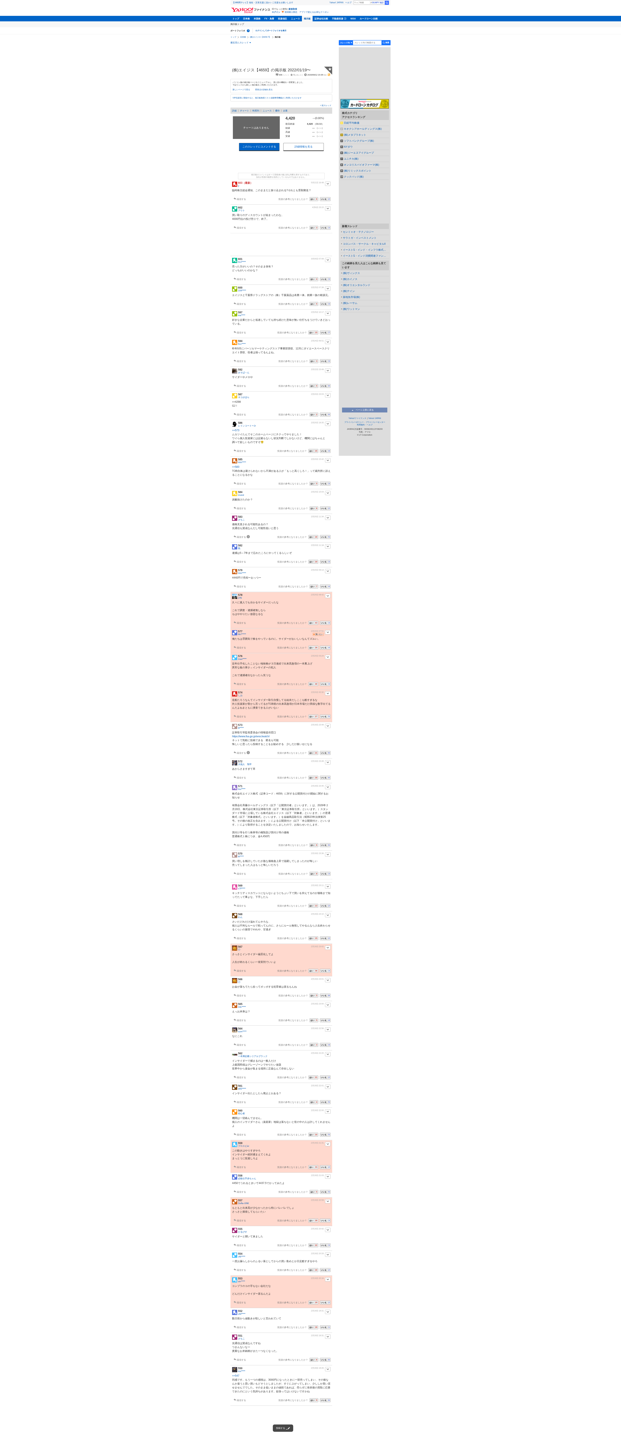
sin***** (241, 1281)
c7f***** (241, 888)
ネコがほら (243, 397)
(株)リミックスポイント (357, 170)
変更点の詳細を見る (264, 89)
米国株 (257, 18)
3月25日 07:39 (317, 287)
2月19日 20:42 (317, 1229)
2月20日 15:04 (317, 492)
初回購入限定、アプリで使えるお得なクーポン (307, 12)
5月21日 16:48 (317, 182)
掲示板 (307, 18)
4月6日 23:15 (318, 207)
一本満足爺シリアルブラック (252, 1056)
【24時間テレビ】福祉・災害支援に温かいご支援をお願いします (262, 2)
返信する (241, 199)
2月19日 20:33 (317, 1253)
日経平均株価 (351, 122)
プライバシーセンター (375, 422)
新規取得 (293, 9)
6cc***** (242, 344)
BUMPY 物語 (378, 2)
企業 (285, 111)
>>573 (235, 430)
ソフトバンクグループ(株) (359, 140)
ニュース (295, 18)
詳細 (234, 111)
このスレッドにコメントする (259, 146)
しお (240, 695)
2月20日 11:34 (317, 516)
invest (241, 495)
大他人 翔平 (245, 764)
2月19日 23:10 (317, 914)
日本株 (246, 18)
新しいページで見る (241, 89)
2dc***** (242, 1007)
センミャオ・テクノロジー (358, 231)
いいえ (325, 199)
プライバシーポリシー (354, 422)
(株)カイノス (350, 279)
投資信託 (282, 18)
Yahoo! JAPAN (336, 2)
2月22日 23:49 (317, 369)
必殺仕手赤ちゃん (247, 1178)
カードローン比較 (369, 18)
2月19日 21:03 (317, 1175)
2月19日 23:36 (317, 853)
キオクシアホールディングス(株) (363, 128)
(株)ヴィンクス (351, 273)
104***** (242, 290)
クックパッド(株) (354, 176)
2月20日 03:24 (317, 656)
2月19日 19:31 (317, 1311)
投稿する (280, 1428)
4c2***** (242, 262)
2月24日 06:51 (317, 341)
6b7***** (242, 634)
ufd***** (241, 1314)
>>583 (235, 467)
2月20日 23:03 (317, 394)
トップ (235, 18)
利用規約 (361, 425)
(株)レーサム (350, 303)
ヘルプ (348, 2)
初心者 (241, 1113)
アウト (241, 210)
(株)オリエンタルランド (356, 285)
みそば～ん (243, 372)
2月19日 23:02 (317, 946)
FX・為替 (269, 18)
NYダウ (348, 146)
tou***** (241, 789)
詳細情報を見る (303, 146)
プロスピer (243, 1146)
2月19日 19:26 (317, 1368)
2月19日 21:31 (317, 1143)
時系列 (255, 111)
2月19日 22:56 (317, 1028)
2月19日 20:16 (317, 1278)
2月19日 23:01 (317, 979)
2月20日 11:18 (317, 545)
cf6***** (241, 1256)
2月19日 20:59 (317, 1200)
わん (240, 917)
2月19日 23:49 (317, 725)
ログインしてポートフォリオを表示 (270, 30)
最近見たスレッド (239, 42)
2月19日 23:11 (317, 885)
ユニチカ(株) (351, 158)
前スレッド (326, 105)
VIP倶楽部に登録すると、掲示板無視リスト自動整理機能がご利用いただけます (267, 98)
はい (313, 199)
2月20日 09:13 (317, 570)
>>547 (235, 1375)
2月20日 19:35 (317, 423)
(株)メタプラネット (355, 134)
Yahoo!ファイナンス (357, 418)
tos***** (241, 1371)
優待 (277, 111)
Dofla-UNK (243, 1203)
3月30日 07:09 (317, 259)
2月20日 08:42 (317, 595)
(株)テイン (349, 291)
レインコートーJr (247, 426)
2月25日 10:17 (317, 312)
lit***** (241, 728)
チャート (244, 111)
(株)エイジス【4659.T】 (260, 37)
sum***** (242, 1031)
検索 (387, 3)
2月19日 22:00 (317, 1110)
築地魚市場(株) (351, 297)
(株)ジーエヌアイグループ (359, 152)
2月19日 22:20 (317, 1053)
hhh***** (242, 462)
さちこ (241, 520)
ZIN (240, 598)
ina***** (241, 315)
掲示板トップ (237, 24)
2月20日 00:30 (317, 692)
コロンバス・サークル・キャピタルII (364, 243)
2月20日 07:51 (317, 631)
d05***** (242, 1089)
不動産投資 (337, 18)
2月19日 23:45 (317, 786)
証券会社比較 (321, 18)
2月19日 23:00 (317, 1004)
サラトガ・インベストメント (359, 237)
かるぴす (242, 1232)
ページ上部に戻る (365, 410)
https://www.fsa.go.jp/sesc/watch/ (251, 736)
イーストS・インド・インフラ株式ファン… (366, 249)
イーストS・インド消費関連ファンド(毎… (366, 255)
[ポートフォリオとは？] (248, 31)
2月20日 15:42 (317, 459)
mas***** (242, 659)
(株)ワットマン (351, 309)
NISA (353, 18)
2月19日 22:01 (317, 1085)
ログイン (276, 12)
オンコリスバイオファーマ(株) (361, 164)
